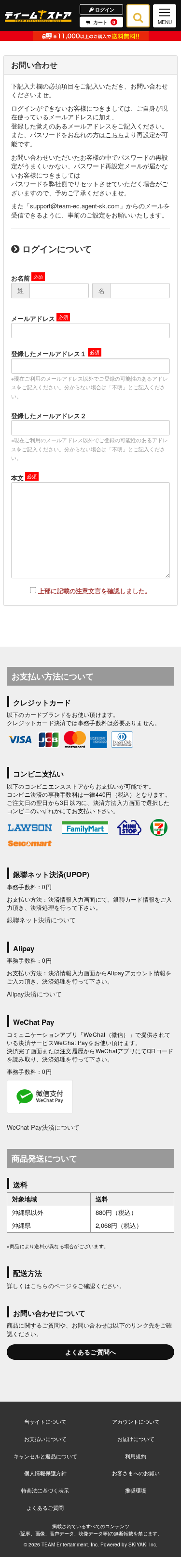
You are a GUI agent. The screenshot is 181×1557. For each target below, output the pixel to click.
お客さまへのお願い (136, 1473)
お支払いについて (45, 1438)
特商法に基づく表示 (45, 1490)
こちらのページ (51, 1285)
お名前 (20, 277)
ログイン (104, 9)
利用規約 (135, 1456)
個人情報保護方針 (45, 1473)
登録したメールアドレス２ (48, 415)
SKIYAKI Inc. (142, 1544)
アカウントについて (136, 1421)
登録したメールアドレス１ (48, 353)
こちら (114, 134)
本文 (17, 477)
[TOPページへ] (38, 16)
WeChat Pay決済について (43, 1127)
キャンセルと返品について (45, 1456)
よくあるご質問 (45, 1507)
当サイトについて (45, 1421)
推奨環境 (135, 1490)
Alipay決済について (34, 993)
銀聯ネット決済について (41, 919)
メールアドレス (33, 318)
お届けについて (135, 1438)
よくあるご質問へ (90, 1351)
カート (104, 22)
